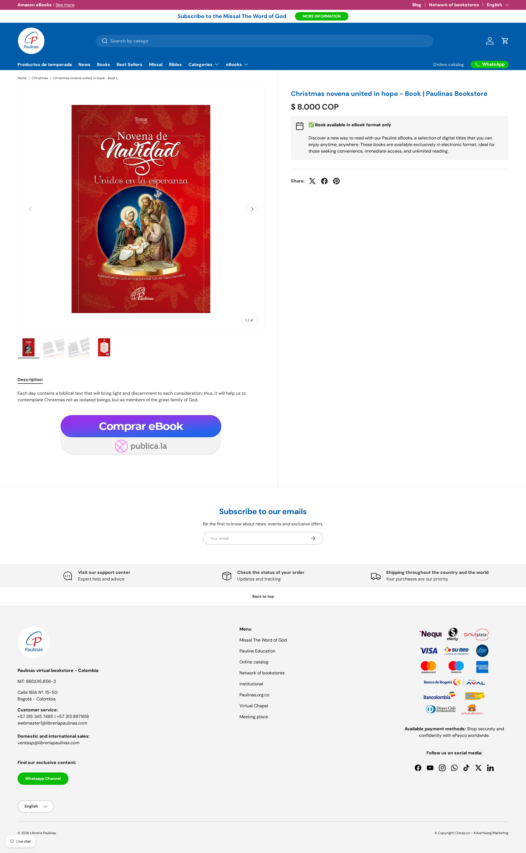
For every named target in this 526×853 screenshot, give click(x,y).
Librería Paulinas (43, 833)
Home (22, 78)
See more (65, 5)
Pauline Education (257, 651)
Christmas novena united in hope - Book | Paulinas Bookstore (86, 78)
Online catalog (448, 64)
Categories (200, 64)
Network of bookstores (454, 5)
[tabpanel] (141, 426)
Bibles (175, 64)
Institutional (251, 684)
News (84, 64)
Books (103, 64)
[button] (505, 41)
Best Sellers (129, 64)
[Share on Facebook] (324, 181)
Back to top (263, 596)
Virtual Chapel (253, 706)
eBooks (234, 64)
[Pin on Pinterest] (336, 181)
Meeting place (253, 717)
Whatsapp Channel (43, 778)
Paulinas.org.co (254, 695)
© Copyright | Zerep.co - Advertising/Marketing (471, 833)
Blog (416, 5)
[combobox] (264, 41)
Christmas (40, 78)
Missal (155, 64)
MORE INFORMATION (322, 16)
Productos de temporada (45, 64)
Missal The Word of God (263, 640)
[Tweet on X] (312, 181)
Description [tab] (30, 379)
